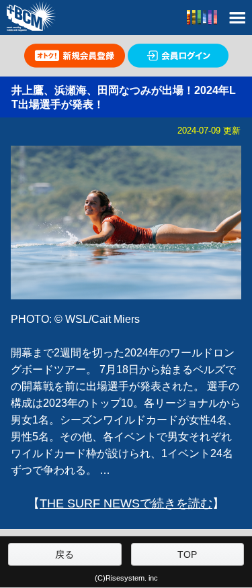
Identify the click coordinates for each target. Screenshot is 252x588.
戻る (64, 554)
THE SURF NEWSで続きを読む (126, 503)
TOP (187, 554)
